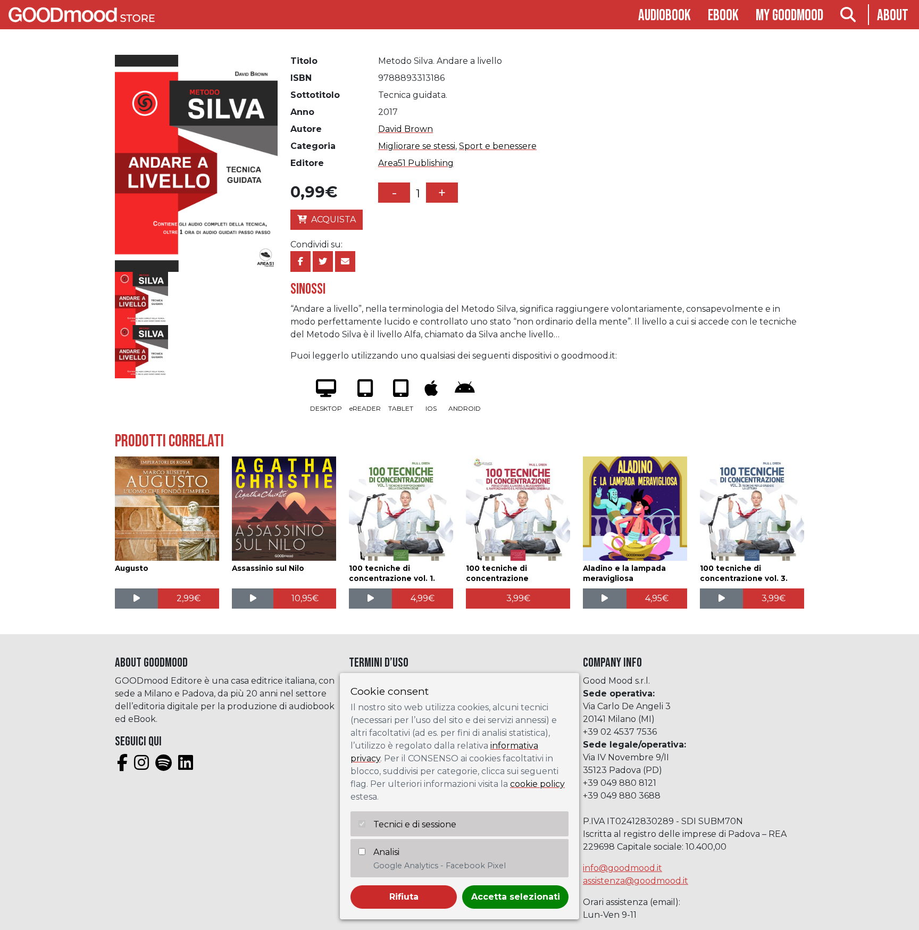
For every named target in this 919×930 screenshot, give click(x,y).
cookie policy (537, 784)
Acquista (333, 219)
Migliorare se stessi (416, 146)
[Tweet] (323, 261)
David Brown (405, 129)
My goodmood (789, 15)
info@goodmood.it (622, 868)
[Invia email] (345, 261)
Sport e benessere (498, 146)
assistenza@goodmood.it (635, 881)
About (892, 15)
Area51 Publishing (416, 163)
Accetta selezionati (515, 897)
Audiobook (664, 15)
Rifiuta (404, 897)
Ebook (723, 15)
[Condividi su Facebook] (300, 261)
